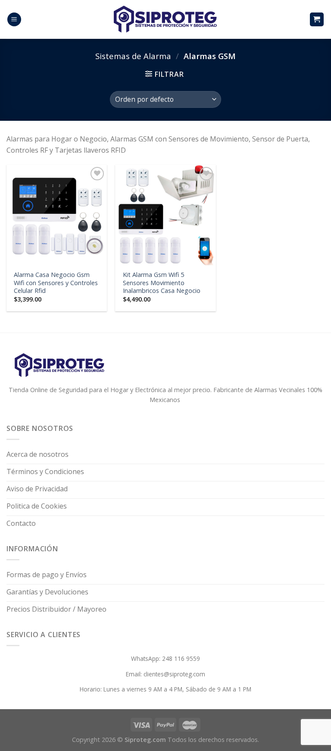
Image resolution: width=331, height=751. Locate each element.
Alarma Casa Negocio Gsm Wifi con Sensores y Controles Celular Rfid (56, 283)
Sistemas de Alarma (133, 55)
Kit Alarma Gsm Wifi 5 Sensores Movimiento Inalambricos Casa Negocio (161, 283)
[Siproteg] (165, 20)
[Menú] (14, 20)
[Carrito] (317, 20)
